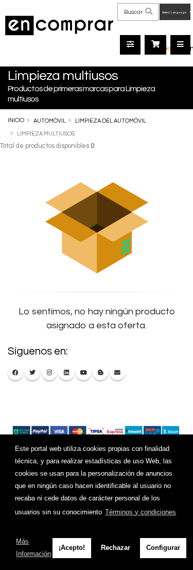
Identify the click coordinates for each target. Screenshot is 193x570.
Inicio (16, 120)
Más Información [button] (33, 548)
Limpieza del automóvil (110, 121)
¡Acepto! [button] (72, 547)
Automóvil (49, 121)
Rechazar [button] (115, 547)
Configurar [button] (163, 547)
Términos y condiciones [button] (140, 512)
